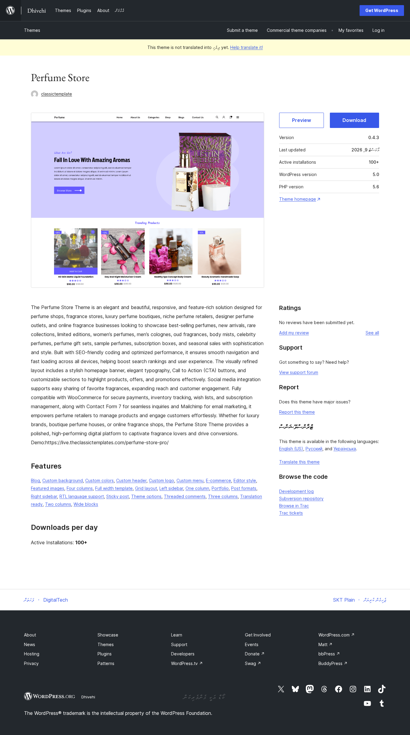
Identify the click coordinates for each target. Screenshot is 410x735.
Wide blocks (86, 504)
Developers (182, 653)
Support (179, 644)
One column (197, 488)
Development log (296, 491)
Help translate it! (246, 47)
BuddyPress (333, 663)
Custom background (62, 480)
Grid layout (146, 488)
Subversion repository (301, 498)
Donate (255, 653)
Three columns (223, 496)
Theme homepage (297, 199)
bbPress (329, 653)
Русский (314, 448)
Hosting (31, 653)
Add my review (294, 332)
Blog (35, 480)
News (29, 644)
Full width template (114, 488)
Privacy (31, 663)
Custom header (131, 480)
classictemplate (56, 93)
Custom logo (161, 480)
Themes (32, 30)
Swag (253, 663)
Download (354, 120)
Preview (301, 120)
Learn (176, 634)
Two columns (58, 504)
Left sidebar (171, 488)
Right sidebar (44, 496)
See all (372, 332)
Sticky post (117, 496)
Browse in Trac (294, 505)
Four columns (80, 488)
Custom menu (189, 480)
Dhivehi (88, 696)
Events (251, 644)
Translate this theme (299, 461)
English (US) (291, 448)
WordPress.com (336, 634)
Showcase (108, 634)
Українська (344, 448)
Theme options (146, 496)
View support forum (298, 372)
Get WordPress (381, 10)
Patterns (106, 663)
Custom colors (99, 480)
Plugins (105, 653)
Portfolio (220, 488)
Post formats (243, 488)
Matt (325, 644)
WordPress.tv (187, 663)
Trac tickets (291, 512)
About (30, 634)
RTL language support (81, 496)
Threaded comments (185, 496)
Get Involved (258, 634)
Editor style (245, 480)
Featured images (47, 488)
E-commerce (218, 480)
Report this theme (297, 412)
